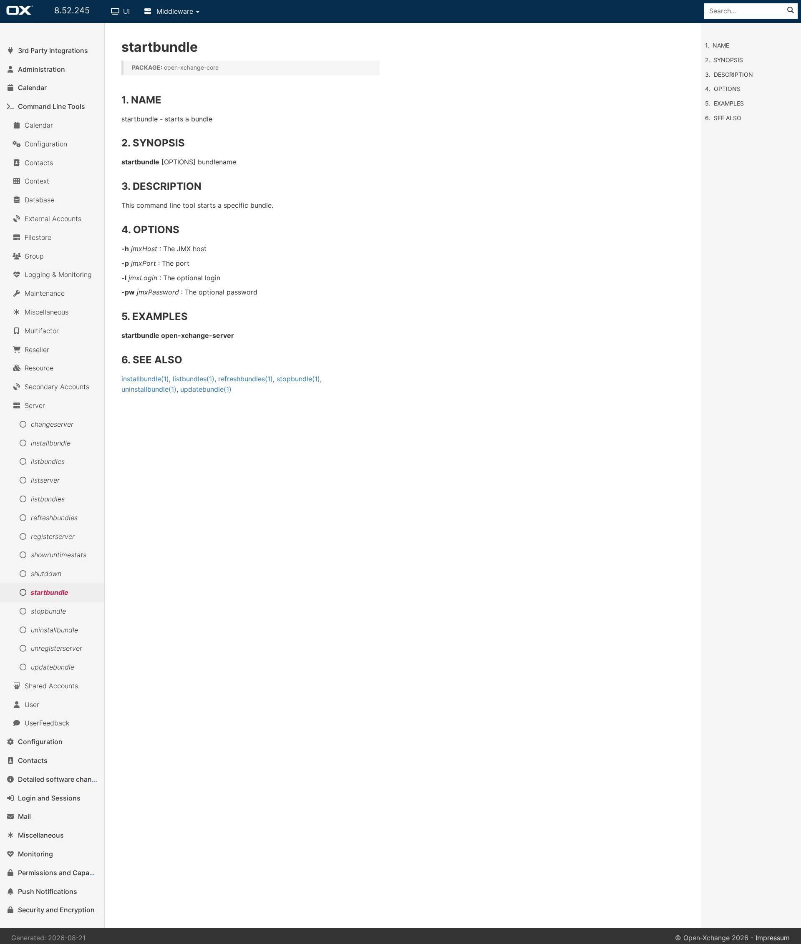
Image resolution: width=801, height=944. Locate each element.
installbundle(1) (145, 379)
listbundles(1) (193, 379)
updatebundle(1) (206, 389)
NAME (721, 45)
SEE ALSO (727, 117)
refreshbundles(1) (245, 379)
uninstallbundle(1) (148, 389)
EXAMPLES (729, 103)
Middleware (174, 11)
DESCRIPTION (733, 74)
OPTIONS (727, 88)
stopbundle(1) (298, 379)
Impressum (773, 938)
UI (125, 11)
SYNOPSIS (728, 59)
